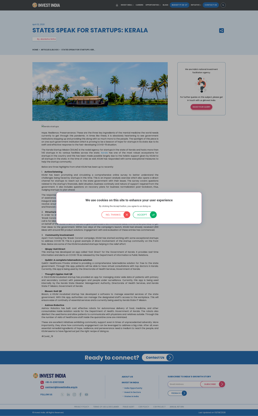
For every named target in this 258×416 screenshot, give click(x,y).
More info (155, 206)
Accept (142, 214)
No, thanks (113, 214)
